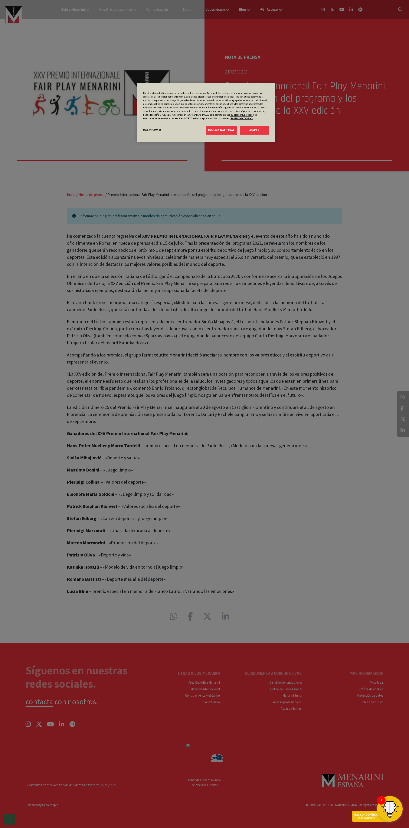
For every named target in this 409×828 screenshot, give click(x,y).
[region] (206, 112)
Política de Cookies (241, 118)
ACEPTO (254, 129)
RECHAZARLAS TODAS (221, 129)
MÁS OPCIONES (152, 129)
